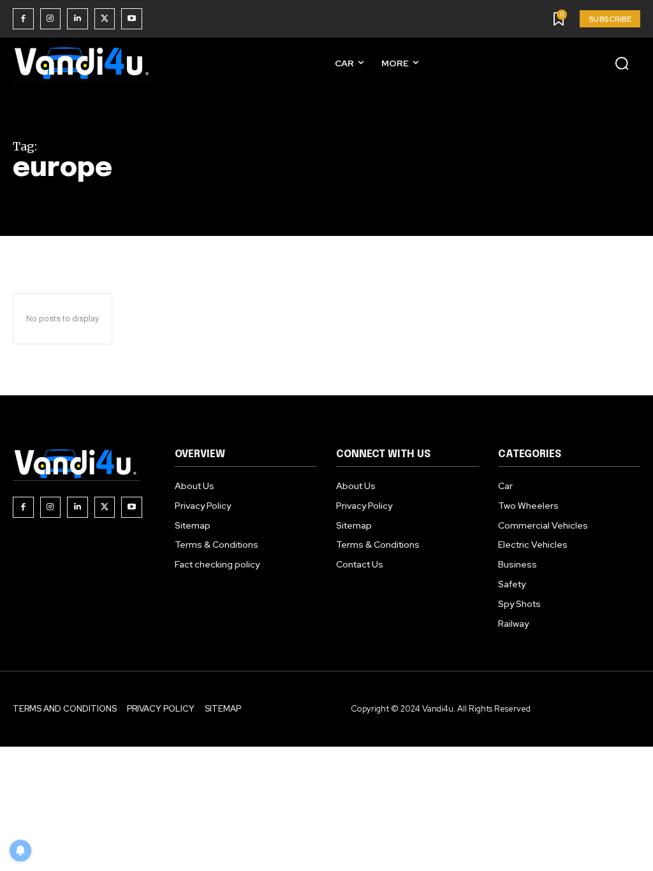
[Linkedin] (77, 18)
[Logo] (83, 63)
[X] (104, 18)
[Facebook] (23, 18)
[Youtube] (131, 18)
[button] (621, 63)
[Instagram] (50, 18)
